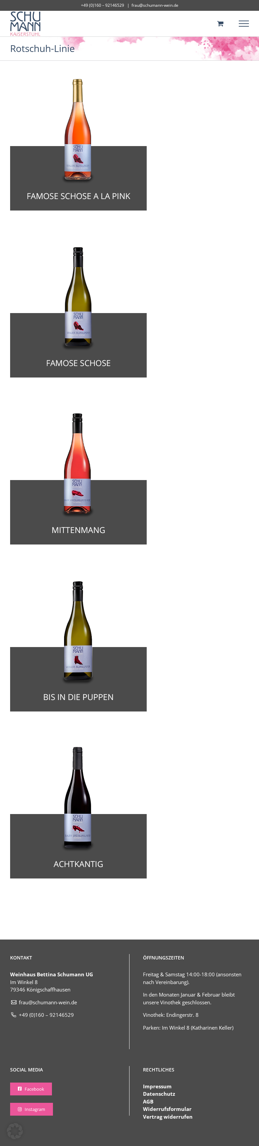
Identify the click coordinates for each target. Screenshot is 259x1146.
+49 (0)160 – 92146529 (46, 1014)
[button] (15, 1131)
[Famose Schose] (78, 248)
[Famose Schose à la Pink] (78, 81)
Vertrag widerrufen (168, 1116)
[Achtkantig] (78, 749)
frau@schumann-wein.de (155, 5)
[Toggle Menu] (244, 24)
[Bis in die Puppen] (78, 582)
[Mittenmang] (78, 415)
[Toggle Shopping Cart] (220, 23)
